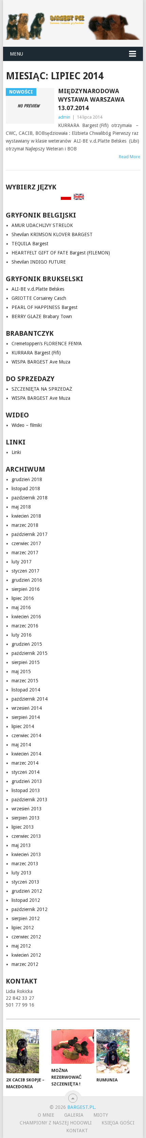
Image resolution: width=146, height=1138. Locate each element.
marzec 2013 (25, 863)
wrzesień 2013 (27, 808)
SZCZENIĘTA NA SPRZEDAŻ (42, 389)
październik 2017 (30, 534)
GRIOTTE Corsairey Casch (39, 298)
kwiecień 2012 (26, 955)
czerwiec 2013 (26, 836)
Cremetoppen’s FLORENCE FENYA (47, 343)
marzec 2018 (25, 525)
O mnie (46, 1115)
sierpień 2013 (26, 818)
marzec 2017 (25, 552)
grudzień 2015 (27, 644)
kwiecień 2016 (26, 616)
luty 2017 (22, 561)
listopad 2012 (26, 900)
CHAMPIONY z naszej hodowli (56, 1122)
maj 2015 (21, 671)
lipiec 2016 (23, 598)
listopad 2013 (26, 790)
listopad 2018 (26, 488)
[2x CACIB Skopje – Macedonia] (27, 1051)
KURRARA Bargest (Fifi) (36, 352)
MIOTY (100, 1115)
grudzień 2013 (27, 781)
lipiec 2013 (23, 827)
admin (64, 117)
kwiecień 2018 (26, 516)
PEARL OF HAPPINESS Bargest (44, 307)
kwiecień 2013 (26, 854)
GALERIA (74, 1115)
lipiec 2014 (23, 726)
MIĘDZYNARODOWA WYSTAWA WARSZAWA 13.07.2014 (91, 99)
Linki (16, 452)
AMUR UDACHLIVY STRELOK (42, 225)
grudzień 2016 (27, 580)
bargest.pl (81, 1107)
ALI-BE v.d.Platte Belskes (38, 289)
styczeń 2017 (25, 571)
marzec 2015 (25, 680)
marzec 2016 (25, 625)
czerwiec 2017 (26, 543)
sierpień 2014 (26, 717)
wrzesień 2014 (27, 708)
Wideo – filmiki (27, 425)
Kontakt (77, 1130)
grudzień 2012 (27, 891)
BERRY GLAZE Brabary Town (42, 316)
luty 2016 (22, 635)
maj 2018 (21, 507)
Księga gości (118, 1122)
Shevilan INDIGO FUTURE (39, 262)
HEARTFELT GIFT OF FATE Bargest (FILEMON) (61, 252)
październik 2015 (30, 653)
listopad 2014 (26, 689)
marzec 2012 (25, 964)
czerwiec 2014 (26, 735)
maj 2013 (21, 845)
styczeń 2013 (25, 882)
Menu (16, 54)
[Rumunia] (117, 1051)
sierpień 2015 (26, 662)
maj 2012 (21, 946)
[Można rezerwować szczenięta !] (72, 1046)
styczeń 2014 (25, 772)
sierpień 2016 (26, 589)
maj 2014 (21, 744)
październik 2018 (30, 497)
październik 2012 (30, 909)
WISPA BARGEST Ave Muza (41, 362)
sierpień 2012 (26, 918)
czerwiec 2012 (26, 936)
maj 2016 (21, 607)
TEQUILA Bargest (30, 243)
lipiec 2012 (23, 927)
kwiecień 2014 (26, 754)
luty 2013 (22, 872)
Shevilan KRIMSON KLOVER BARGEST (52, 234)
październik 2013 (30, 799)
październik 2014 (30, 699)
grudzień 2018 (27, 479)
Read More (129, 156)
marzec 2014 (25, 763)
